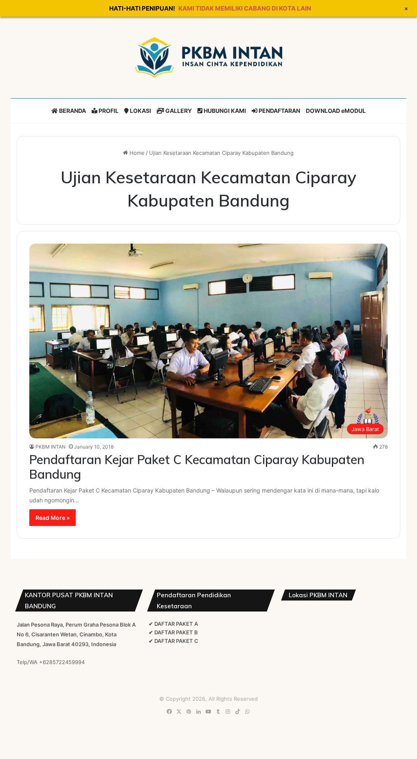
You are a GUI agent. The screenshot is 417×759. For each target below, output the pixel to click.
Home (136, 153)
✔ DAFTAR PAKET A (173, 623)
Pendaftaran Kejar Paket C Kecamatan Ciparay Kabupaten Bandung (196, 467)
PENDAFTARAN (278, 110)
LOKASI (140, 110)
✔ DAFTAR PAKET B (173, 632)
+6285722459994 (62, 662)
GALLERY (178, 110)
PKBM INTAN (50, 447)
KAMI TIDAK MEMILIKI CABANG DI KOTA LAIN (244, 8)
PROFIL (108, 110)
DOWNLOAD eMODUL (336, 110)
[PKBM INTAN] (208, 57)
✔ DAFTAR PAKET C (173, 641)
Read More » (52, 517)
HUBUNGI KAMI (224, 110)
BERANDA (72, 110)
